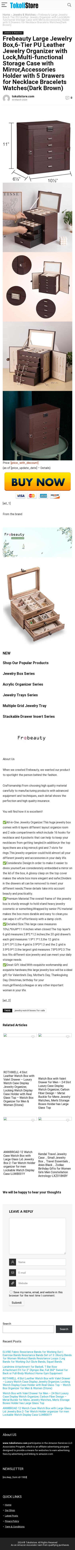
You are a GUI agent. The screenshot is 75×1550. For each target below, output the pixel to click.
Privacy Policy (12, 1521)
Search (7, 1323)
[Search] (69, 5)
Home (6, 14)
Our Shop (10, 1510)
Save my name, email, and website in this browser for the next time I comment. (36, 1294)
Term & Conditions (15, 1526)
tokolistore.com (23, 96)
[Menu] (4, 5)
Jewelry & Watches (24, 14)
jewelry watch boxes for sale (30, 1010)
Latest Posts (11, 1515)
